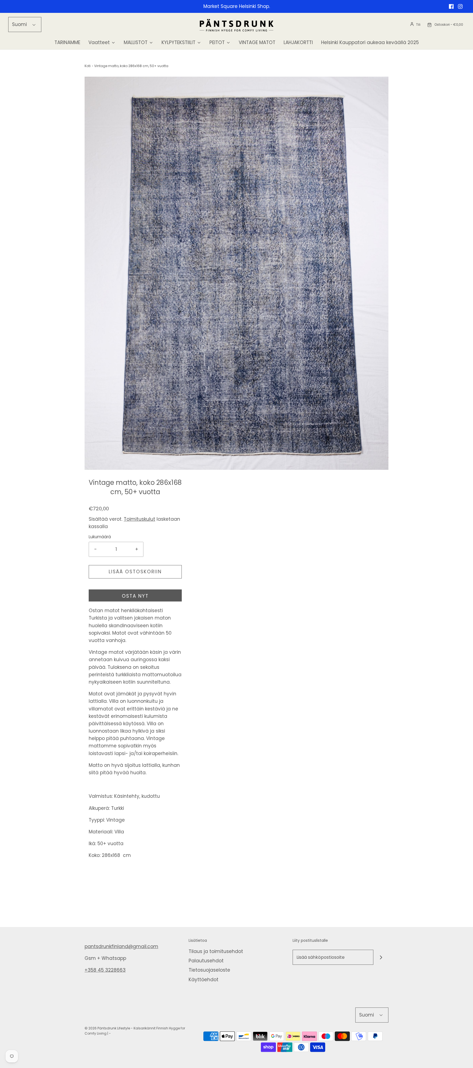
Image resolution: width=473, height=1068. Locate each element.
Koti (88, 66)
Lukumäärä (100, 537)
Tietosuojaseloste (209, 970)
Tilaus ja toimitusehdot (216, 951)
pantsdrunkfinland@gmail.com (121, 946)
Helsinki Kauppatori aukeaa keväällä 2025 (370, 42)
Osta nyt (135, 596)
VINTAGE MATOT (257, 42)
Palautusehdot (206, 960)
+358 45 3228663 (105, 970)
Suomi (20, 24)
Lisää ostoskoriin (135, 571)
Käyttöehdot (203, 979)
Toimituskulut (139, 519)
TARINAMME (67, 42)
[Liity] (380, 957)
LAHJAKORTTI (298, 42)
